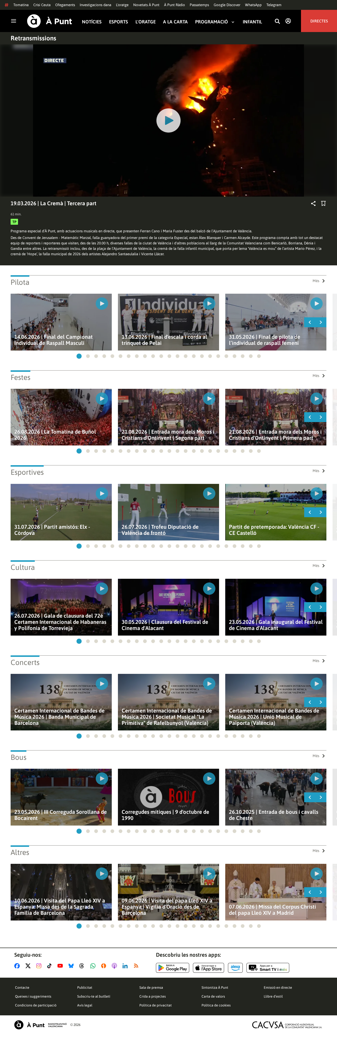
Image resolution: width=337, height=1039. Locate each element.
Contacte (22, 987)
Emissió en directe (278, 987)
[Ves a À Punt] (49, 21)
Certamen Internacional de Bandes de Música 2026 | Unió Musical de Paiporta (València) (274, 717)
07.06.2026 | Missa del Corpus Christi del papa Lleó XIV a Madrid (272, 910)
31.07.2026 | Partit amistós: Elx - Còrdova (52, 530)
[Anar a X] (29, 966)
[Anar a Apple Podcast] (115, 966)
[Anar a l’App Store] (208, 968)
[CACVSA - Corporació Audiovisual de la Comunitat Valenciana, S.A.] (287, 1024)
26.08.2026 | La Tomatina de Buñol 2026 (55, 435)
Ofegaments (65, 5)
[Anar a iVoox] (104, 966)
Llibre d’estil (273, 996)
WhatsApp (253, 5)
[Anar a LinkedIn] (126, 966)
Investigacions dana (95, 5)
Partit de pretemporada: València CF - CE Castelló (274, 530)
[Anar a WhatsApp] (93, 966)
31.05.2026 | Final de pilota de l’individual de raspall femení (264, 340)
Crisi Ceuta (42, 5)
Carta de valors (213, 996)
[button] (79, 356)
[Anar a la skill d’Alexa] (235, 968)
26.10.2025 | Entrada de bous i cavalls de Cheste (273, 815)
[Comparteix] (313, 203)
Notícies (92, 21)
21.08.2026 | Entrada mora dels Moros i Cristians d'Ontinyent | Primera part (275, 435)
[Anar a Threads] (83, 966)
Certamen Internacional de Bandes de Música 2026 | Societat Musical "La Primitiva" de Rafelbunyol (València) (167, 717)
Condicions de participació (35, 1005)
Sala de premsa (151, 987)
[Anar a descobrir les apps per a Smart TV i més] (267, 968)
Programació (211, 21)
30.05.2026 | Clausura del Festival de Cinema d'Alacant (165, 625)
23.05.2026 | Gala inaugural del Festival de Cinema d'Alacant (276, 625)
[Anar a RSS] (137, 966)
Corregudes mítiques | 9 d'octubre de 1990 (165, 815)
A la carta (175, 21)
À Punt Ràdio (174, 5)
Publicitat (84, 987)
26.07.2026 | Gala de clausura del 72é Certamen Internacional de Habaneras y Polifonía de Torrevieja (60, 622)
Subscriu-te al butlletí (93, 996)
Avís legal (84, 1005)
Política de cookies (216, 1005)
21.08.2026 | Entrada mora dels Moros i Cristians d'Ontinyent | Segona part (168, 435)
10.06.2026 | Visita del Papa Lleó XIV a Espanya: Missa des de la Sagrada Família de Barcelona (59, 907)
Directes (319, 21)
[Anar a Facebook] (18, 966)
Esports (118, 21)
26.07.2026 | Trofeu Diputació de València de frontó (160, 530)
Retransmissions (33, 38)
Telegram (273, 5)
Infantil (252, 21)
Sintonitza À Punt (215, 987)
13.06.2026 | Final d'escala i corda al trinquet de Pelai (164, 340)
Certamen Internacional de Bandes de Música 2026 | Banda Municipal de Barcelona (59, 717)
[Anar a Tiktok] (50, 966)
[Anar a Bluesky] (72, 966)
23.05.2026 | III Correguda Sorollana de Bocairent (60, 815)
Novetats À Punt (146, 5)
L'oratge (122, 5)
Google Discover (227, 5)
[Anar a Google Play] (172, 968)
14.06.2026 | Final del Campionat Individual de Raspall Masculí (53, 340)
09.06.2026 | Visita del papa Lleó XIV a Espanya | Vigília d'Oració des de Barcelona (167, 907)
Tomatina (21, 5)
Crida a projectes (152, 996)
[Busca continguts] (277, 21)
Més (316, 281)
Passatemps (199, 5)
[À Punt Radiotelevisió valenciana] (40, 1024)
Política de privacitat (155, 1005)
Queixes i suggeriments (33, 996)
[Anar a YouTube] (61, 966)
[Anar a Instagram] (39, 966)
